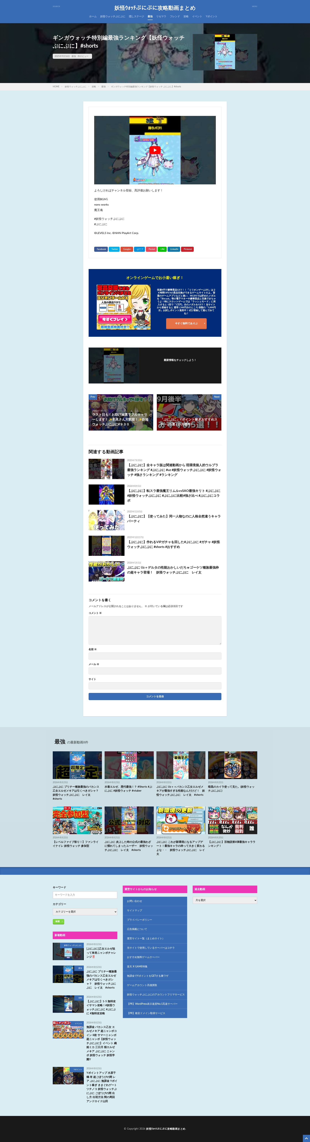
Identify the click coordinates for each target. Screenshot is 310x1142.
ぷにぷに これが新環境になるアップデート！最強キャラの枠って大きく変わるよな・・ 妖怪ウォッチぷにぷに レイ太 (180, 848)
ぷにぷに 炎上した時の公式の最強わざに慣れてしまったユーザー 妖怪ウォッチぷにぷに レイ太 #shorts (129, 846)
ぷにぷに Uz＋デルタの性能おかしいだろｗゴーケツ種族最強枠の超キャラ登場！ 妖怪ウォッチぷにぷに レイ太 (173, 570)
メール (94, 664)
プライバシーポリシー (139, 920)
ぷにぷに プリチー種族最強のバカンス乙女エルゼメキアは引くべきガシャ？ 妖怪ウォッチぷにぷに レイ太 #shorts (77, 792)
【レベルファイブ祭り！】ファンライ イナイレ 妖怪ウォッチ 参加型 (75, 844)
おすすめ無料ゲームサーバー (143, 957)
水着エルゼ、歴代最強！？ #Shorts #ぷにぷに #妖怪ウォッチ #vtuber (128, 788)
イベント (197, 16)
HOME (56, 87)
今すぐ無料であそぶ (186, 323)
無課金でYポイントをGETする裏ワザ (147, 976)
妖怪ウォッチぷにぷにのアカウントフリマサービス (156, 994)
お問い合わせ (134, 901)
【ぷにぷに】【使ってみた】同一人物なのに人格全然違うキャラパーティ (174, 519)
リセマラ (161, 16)
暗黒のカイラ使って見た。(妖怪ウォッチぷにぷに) (231, 788)
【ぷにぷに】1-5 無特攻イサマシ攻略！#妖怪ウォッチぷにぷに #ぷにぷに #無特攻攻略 (101, 1007)
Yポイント (211, 16)
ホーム (93, 16)
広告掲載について (137, 929)
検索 (57, 921)
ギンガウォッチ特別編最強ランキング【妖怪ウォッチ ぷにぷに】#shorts (146, 87)
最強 (150, 16)
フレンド (175, 16)
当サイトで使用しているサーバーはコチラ (151, 948)
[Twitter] (114, 249)
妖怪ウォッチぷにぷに (112, 16)
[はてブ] (139, 249)
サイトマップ (134, 910)
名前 (93, 649)
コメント (95, 613)
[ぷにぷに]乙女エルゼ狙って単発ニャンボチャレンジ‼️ (101, 952)
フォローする (180, 365)
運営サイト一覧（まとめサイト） (146, 938)
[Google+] (127, 249)
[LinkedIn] (174, 249)
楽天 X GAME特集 (137, 966)
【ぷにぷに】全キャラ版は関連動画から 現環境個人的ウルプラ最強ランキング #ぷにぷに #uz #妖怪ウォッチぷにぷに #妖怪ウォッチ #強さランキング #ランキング (174, 470)
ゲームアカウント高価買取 (142, 985)
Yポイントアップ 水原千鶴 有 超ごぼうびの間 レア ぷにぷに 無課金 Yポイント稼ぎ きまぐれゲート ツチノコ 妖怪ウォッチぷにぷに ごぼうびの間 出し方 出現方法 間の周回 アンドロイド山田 (101, 1087)
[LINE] (162, 249)
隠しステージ (136, 16)
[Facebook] (101, 249)
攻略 (186, 16)
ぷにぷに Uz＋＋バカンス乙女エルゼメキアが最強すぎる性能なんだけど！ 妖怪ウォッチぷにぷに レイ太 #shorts (180, 790)
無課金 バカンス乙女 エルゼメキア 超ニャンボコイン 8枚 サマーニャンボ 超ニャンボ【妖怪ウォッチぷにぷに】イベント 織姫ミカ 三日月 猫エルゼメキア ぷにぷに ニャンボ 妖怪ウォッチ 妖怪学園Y (101, 1043)
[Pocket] (151, 249)
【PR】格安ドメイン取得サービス (146, 1013)
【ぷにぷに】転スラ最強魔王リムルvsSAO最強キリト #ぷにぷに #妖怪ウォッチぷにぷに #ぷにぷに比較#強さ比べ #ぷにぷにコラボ (173, 495)
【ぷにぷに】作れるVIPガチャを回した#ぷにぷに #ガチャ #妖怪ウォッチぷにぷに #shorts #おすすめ (173, 545)
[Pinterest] (187, 249)
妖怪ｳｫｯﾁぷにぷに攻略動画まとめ (155, 8)
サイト (92, 679)
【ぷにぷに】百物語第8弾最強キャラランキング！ (231, 844)
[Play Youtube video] (155, 150)
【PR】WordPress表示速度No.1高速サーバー (152, 1004)
